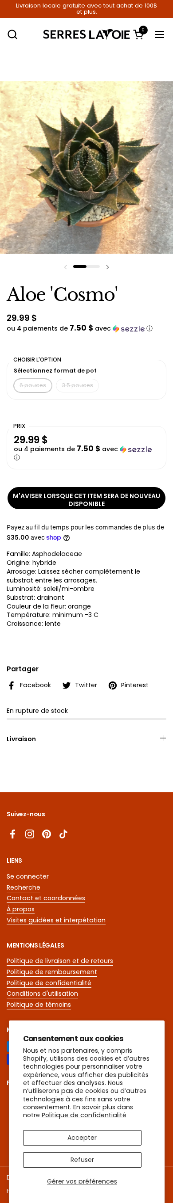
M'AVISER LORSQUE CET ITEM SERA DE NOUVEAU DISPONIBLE (86, 499)
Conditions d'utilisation (42, 993)
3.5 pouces (77, 385)
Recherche (23, 887)
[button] (12, 34)
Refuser (82, 1159)
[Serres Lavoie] (86, 34)
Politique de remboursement (52, 971)
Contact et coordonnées (46, 898)
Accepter (82, 1137)
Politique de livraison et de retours (60, 960)
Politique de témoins (39, 1004)
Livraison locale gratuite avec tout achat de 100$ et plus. (86, 9)
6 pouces (33, 385)
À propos (21, 909)
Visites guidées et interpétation (56, 920)
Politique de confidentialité (84, 1115)
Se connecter (28, 876)
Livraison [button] (21, 739)
